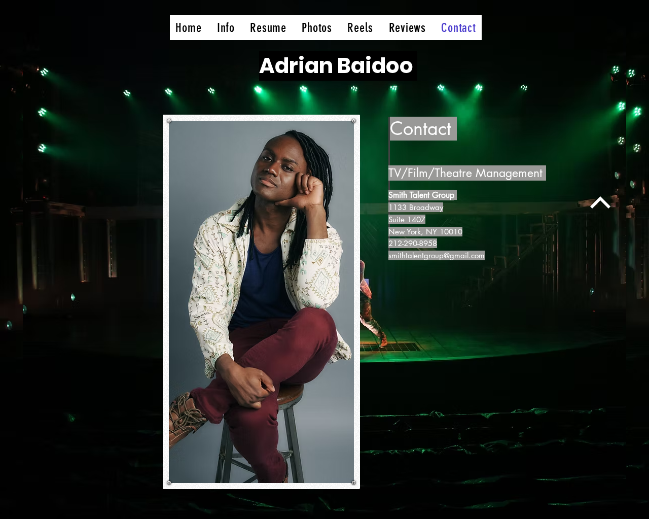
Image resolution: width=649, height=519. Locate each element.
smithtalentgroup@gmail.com (436, 255)
